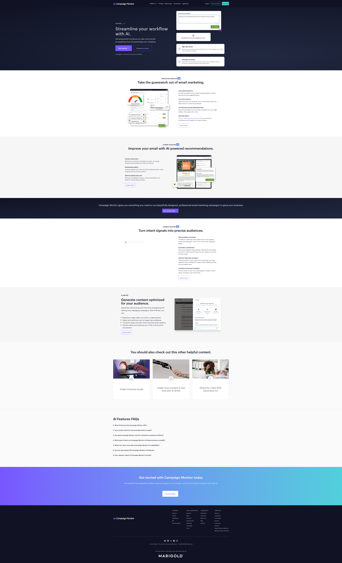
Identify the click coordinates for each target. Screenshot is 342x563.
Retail (187, 515)
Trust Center (218, 518)
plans (119, 54)
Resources (168, 3)
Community (204, 510)
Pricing (161, 3)
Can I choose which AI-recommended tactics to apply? (133, 430)
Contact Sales (216, 3)
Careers (217, 520)
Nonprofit (188, 518)
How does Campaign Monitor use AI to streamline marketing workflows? (139, 435)
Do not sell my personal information (168, 544)
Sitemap (217, 525)
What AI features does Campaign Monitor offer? (131, 425)
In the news (217, 523)
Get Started (203, 513)
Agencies (185, 3)
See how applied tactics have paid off (189, 118)
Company (218, 510)
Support (203, 523)
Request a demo (143, 48)
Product (175, 510)
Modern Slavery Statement (221, 528)
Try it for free (170, 494)
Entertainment (190, 520)
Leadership (218, 515)
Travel (188, 528)
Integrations (175, 518)
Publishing (189, 523)
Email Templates (176, 523)
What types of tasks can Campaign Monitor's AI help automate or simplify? (140, 440)
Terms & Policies (154, 544)
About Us (217, 513)
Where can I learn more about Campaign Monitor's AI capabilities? (137, 445)
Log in (207, 3)
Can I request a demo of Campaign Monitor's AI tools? (133, 455)
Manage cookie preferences (222, 530)
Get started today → (170, 211)
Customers (177, 3)
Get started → (123, 48)
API (173, 520)
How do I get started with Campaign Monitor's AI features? (134, 450)
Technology (189, 525)
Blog (202, 520)
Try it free (225, 3)
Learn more (184, 125)
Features (118, 23)
